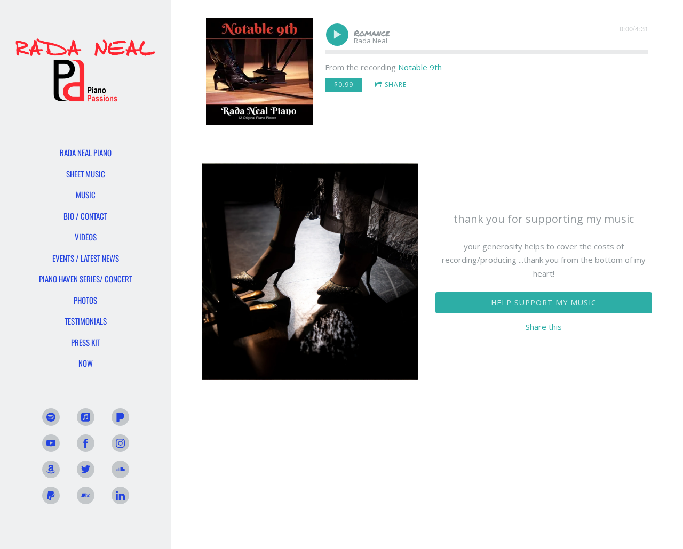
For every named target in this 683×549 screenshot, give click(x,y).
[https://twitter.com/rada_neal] (85, 469)
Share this (544, 326)
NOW (85, 363)
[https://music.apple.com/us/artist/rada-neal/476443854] (85, 417)
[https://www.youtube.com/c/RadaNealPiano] (51, 443)
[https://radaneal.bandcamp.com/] (85, 495)
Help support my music (544, 302)
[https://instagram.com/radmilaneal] (120, 443)
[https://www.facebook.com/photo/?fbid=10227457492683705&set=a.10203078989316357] (85, 443)
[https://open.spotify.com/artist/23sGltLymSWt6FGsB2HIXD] (51, 417)
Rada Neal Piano (86, 152)
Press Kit (85, 342)
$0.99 (343, 84)
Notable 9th (420, 67)
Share (396, 84)
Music (86, 194)
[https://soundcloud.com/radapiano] (120, 469)
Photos (85, 300)
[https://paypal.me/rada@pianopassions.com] (51, 495)
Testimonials (86, 321)
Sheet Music (85, 174)
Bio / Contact (85, 216)
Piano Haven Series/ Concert (85, 279)
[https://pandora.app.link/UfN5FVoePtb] (120, 417)
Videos (86, 237)
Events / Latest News (85, 258)
